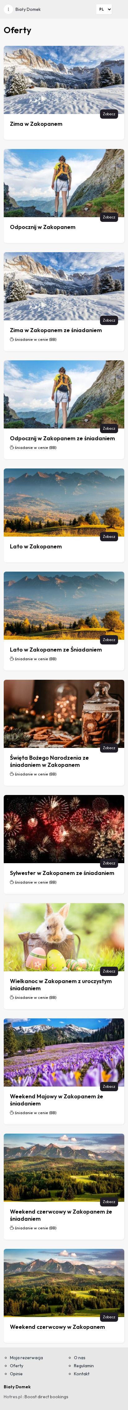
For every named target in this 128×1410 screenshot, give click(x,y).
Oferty (16, 1365)
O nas (79, 1357)
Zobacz (109, 114)
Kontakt (81, 1374)
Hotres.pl (13, 1396)
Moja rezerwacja (26, 1357)
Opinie (16, 1374)
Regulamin (84, 1365)
